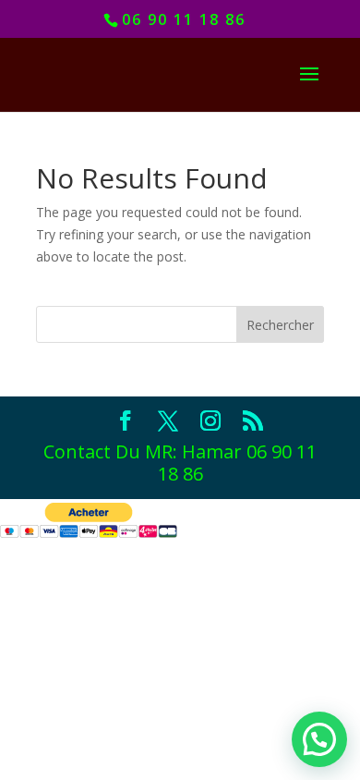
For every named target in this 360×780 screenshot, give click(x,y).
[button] (319, 739)
